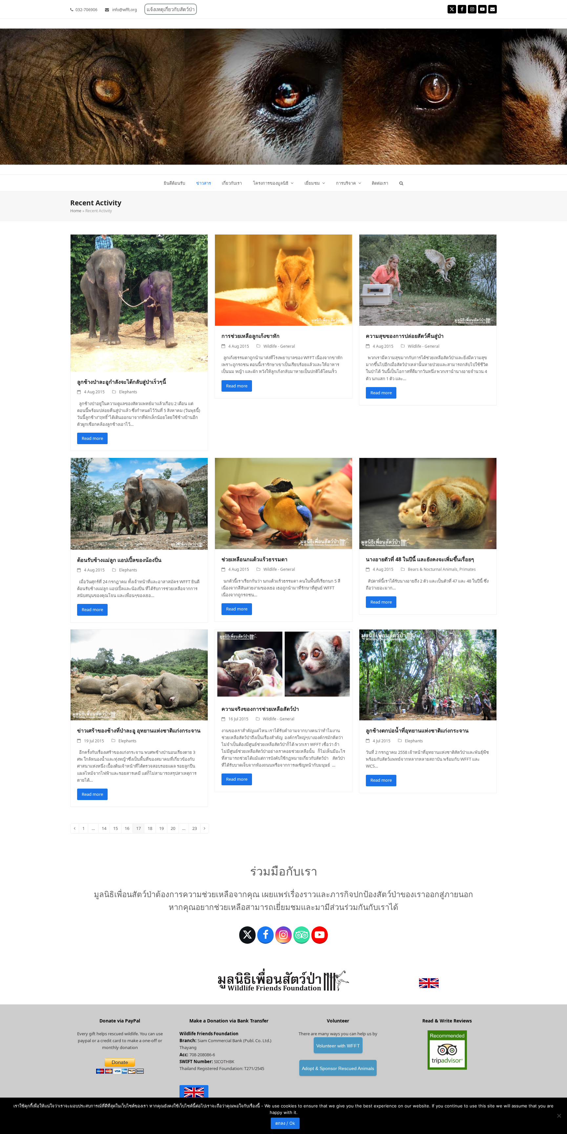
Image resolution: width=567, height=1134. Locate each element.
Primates (467, 569)
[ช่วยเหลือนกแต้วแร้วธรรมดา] (283, 503)
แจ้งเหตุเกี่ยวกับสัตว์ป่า (171, 9)
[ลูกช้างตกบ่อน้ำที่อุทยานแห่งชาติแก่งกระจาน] (427, 674)
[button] (401, 183)
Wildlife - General (279, 346)
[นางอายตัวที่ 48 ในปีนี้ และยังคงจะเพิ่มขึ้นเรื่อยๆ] (427, 503)
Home (75, 211)
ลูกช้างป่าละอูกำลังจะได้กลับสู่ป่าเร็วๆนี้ (121, 381)
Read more (92, 438)
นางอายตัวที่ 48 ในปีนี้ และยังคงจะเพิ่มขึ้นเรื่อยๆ (420, 559)
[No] (559, 1115)
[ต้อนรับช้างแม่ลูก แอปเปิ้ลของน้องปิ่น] (139, 503)
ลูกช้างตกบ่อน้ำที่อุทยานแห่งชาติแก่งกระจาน (417, 730)
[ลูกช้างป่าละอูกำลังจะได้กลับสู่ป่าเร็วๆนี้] (139, 302)
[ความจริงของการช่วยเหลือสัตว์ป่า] (283, 664)
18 (152, 829)
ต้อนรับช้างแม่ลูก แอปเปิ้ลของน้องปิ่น (119, 560)
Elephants (128, 392)
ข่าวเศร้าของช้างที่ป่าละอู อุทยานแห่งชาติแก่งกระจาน (138, 730)
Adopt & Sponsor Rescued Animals (338, 1068)
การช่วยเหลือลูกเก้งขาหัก (250, 336)
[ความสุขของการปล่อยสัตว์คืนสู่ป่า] (427, 280)
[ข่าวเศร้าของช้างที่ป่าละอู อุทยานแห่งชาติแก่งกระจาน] (139, 674)
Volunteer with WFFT (338, 1045)
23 (196, 829)
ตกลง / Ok (285, 1123)
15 (117, 829)
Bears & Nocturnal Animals (432, 569)
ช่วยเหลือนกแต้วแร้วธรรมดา (254, 559)
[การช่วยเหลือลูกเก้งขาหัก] (283, 280)
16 (129, 829)
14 (106, 829)
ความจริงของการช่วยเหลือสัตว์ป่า (260, 708)
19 (163, 829)
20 (174, 829)
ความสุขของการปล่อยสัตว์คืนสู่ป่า (405, 336)
